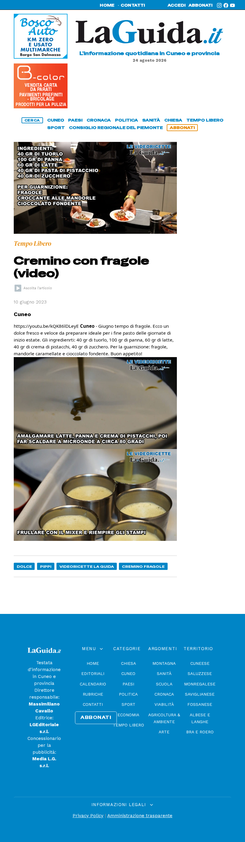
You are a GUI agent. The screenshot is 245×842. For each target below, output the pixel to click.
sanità (151, 120)
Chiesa (128, 663)
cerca (32, 120)
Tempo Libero (128, 725)
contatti (133, 5)
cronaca (99, 120)
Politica (128, 694)
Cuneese (199, 663)
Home (93, 663)
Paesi (128, 684)
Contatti (93, 704)
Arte (164, 731)
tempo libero (204, 120)
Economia (128, 714)
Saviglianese (200, 694)
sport (56, 127)
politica (126, 120)
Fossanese (199, 704)
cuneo (55, 120)
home (107, 5)
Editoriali (92, 673)
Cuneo (128, 673)
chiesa (173, 120)
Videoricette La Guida (86, 566)
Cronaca (164, 694)
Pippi (45, 566)
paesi (75, 120)
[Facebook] (225, 5)
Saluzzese (200, 673)
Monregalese (199, 684)
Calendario (93, 684)
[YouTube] (232, 5)
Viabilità (164, 704)
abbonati (200, 5)
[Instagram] (219, 5)
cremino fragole (143, 566)
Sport (128, 704)
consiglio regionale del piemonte (116, 127)
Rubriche (93, 694)
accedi (177, 5)
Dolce (24, 566)
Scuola (164, 684)
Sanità (164, 673)
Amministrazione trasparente (139, 815)
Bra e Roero (200, 731)
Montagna (164, 663)
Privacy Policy (88, 815)
